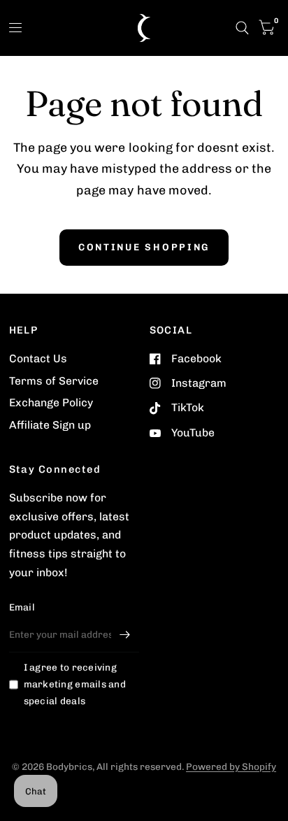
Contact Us (38, 358)
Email (22, 607)
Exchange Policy (51, 402)
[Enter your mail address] (125, 634)
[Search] (242, 28)
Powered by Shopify (231, 766)
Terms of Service (54, 380)
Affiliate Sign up (50, 424)
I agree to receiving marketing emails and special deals (75, 684)
